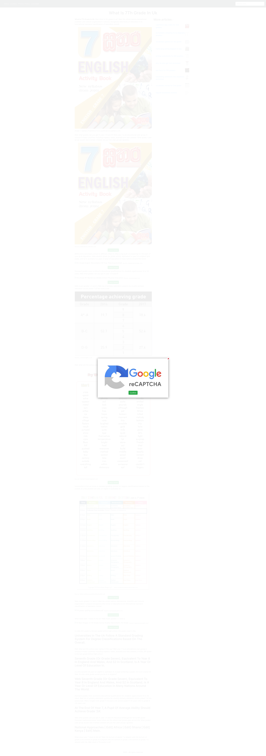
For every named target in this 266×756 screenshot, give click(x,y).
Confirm (133, 393)
